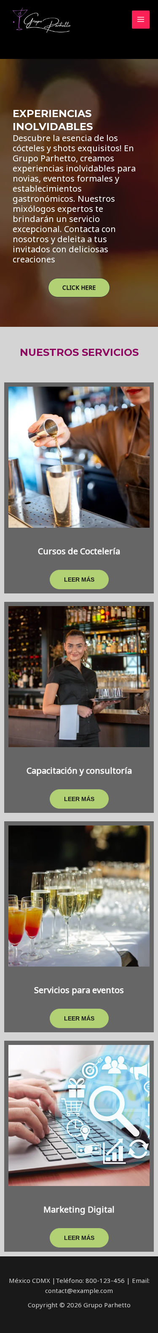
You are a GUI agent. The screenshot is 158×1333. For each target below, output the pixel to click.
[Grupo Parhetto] (40, 19)
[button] (79, 287)
